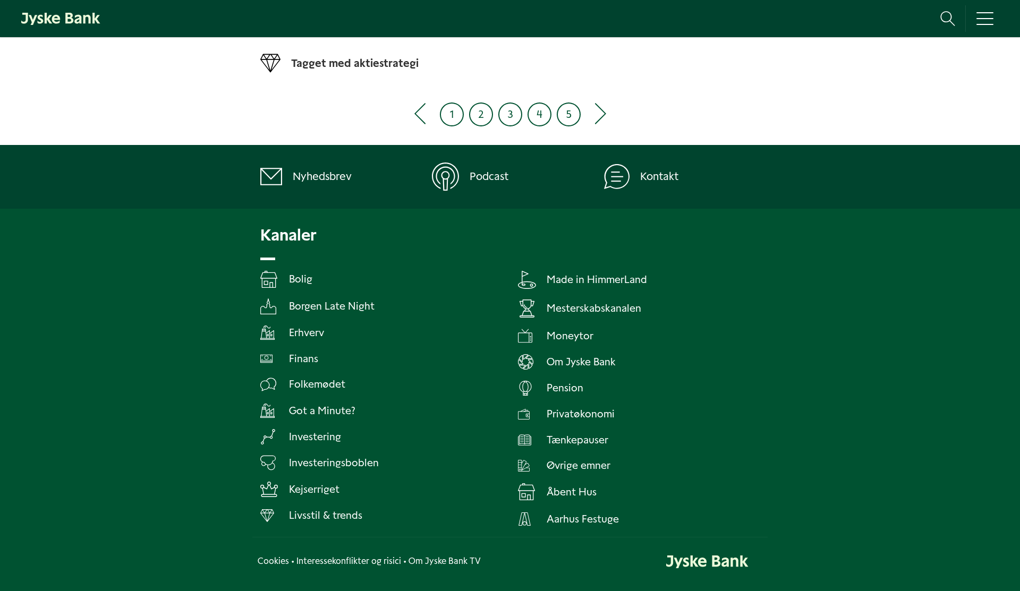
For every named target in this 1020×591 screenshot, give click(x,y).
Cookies (273, 561)
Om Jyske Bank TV (445, 561)
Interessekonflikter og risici (348, 561)
